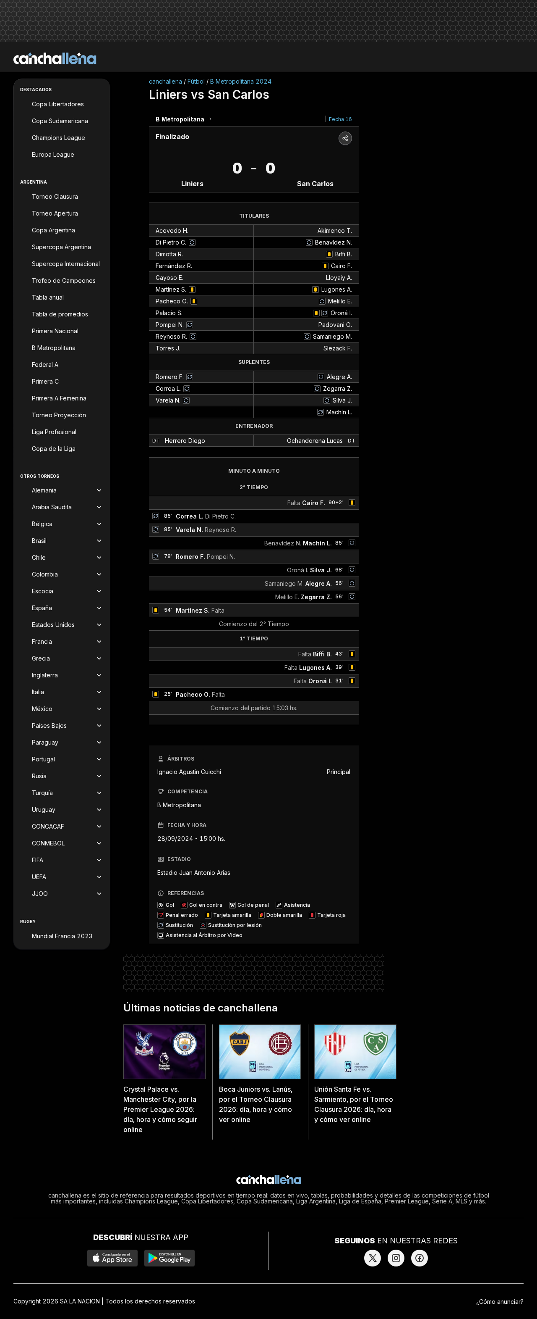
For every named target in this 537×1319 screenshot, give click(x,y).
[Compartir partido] (345, 138)
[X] (372, 1258)
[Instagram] (396, 1258)
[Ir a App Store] (112, 1258)
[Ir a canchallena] (54, 58)
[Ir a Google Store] (169, 1258)
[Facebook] (419, 1258)
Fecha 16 (340, 119)
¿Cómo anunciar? (500, 1301)
